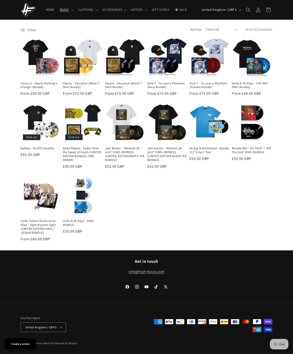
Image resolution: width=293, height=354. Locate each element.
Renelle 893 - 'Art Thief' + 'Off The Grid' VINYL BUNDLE (251, 150)
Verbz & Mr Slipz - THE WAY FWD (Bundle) (250, 85)
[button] (66, 9)
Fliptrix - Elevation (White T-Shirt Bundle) (81, 85)
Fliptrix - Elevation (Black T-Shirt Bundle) (124, 85)
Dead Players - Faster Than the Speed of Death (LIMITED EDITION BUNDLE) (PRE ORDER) (82, 154)
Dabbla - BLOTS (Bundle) (37, 148)
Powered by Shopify (66, 343)
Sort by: (195, 29)
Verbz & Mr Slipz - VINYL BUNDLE (79, 223)
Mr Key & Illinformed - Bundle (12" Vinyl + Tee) (209, 150)
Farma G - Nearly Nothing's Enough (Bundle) (39, 85)
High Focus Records (42, 343)
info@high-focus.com (146, 271)
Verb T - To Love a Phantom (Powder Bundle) (208, 85)
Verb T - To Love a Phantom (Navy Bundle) (166, 85)
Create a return (20, 344)
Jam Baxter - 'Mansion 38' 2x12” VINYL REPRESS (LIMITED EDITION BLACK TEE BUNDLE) (167, 154)
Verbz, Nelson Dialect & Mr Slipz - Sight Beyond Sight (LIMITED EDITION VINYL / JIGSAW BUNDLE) (38, 227)
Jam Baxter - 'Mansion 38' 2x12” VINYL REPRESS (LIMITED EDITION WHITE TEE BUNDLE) (125, 154)
